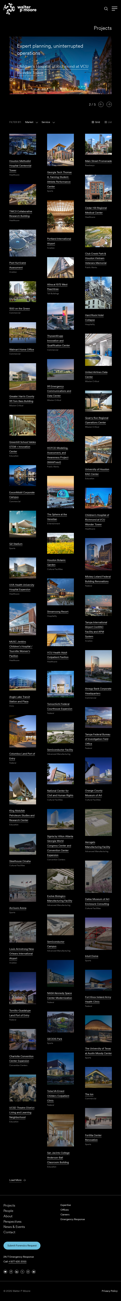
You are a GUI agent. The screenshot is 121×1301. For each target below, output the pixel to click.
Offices (64, 1209)
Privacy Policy (110, 1290)
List (110, 122)
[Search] (106, 9)
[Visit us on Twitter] (22, 1272)
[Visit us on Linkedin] (17, 1272)
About (7, 1216)
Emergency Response (72, 1219)
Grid (97, 122)
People (8, 1211)
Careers (64, 1214)
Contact (9, 1232)
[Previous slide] (101, 104)
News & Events (14, 1227)
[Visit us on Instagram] (28, 1272)
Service (46, 122)
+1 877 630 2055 (17, 1261)
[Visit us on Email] (34, 1272)
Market (29, 122)
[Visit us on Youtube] (5, 1272)
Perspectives (12, 1221)
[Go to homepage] (20, 8)
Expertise (65, 1205)
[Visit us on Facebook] (11, 1272)
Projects (9, 1205)
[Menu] (114, 9)
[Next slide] (109, 104)
